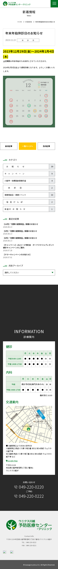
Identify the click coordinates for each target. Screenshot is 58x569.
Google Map (12, 460)
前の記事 (8, 146)
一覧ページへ (27, 146)
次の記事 (46, 146)
